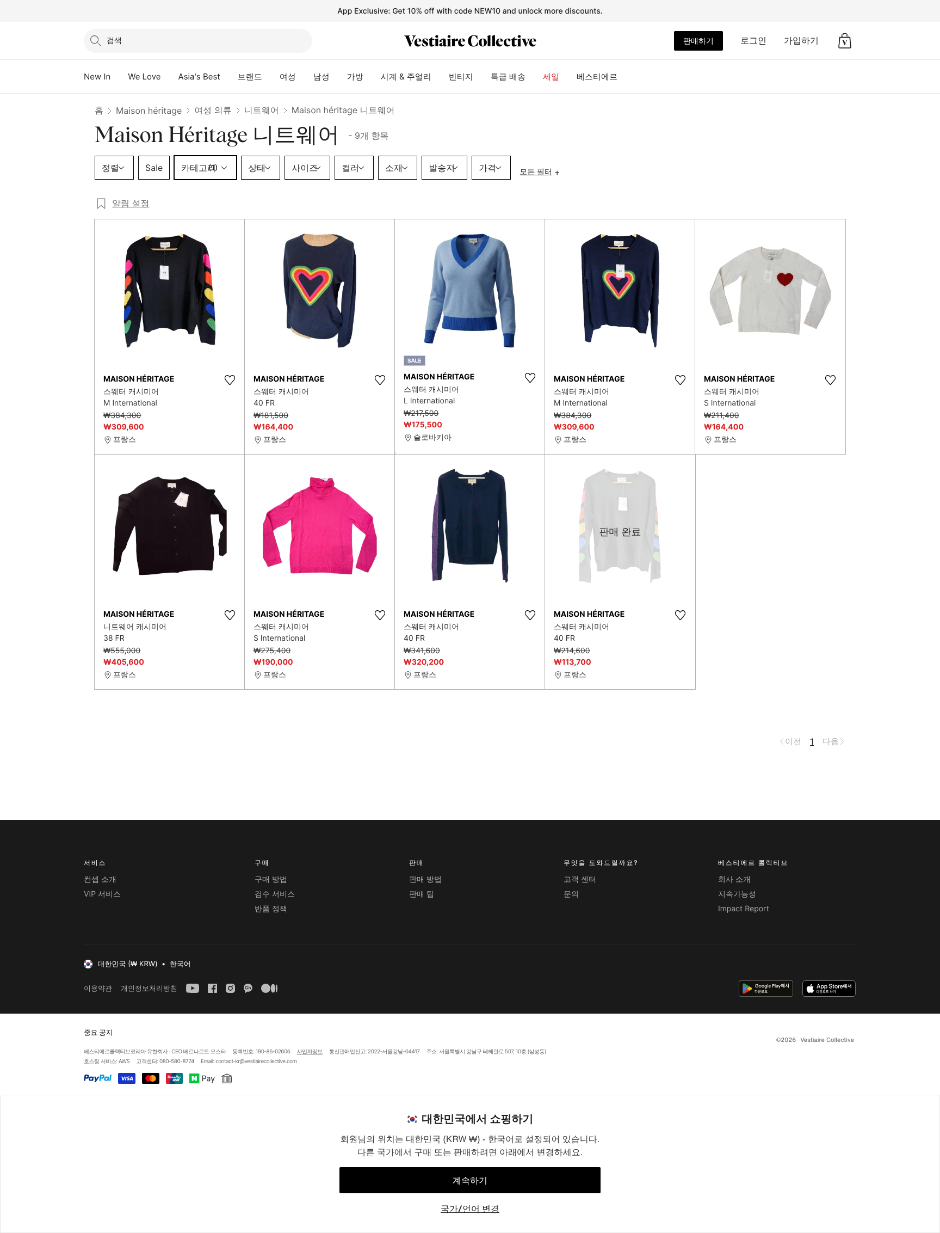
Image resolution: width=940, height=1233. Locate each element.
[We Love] (169, 76)
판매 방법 (425, 879)
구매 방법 (271, 879)
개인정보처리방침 (149, 988)
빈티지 (461, 76)
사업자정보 (310, 1051)
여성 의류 (213, 110)
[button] (844, 40)
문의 (571, 894)
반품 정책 (271, 908)
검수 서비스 (275, 894)
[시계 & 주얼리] (440, 76)
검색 (114, 40)
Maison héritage (149, 110)
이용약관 (98, 988)
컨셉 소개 (100, 879)
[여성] (304, 76)
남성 (321, 76)
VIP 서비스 (102, 894)
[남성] (338, 76)
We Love (144, 76)
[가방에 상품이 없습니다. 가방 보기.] (844, 40)
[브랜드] (271, 76)
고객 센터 (580, 879)
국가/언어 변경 (470, 1208)
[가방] (372, 76)
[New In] (119, 76)
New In (97, 76)
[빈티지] (482, 76)
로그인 (753, 40)
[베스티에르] (626, 76)
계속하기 (470, 1180)
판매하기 (698, 40)
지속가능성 (737, 894)
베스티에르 (597, 76)
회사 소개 (734, 879)
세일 (551, 76)
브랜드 (250, 76)
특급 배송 (508, 76)
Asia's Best (199, 76)
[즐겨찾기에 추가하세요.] (229, 380)
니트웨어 (261, 110)
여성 (288, 76)
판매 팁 (421, 894)
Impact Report (743, 908)
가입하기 (801, 40)
